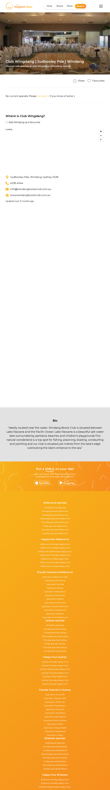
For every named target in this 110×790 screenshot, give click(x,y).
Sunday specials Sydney (55, 651)
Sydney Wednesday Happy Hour (55, 669)
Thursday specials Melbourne (55, 522)
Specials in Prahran (55, 599)
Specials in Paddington (55, 705)
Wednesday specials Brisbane (55, 754)
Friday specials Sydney (55, 643)
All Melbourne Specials (55, 507)
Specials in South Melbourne (55, 606)
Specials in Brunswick (55, 595)
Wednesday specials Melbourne (55, 518)
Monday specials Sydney (55, 629)
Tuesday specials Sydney (55, 632)
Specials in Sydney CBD (55, 698)
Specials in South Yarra (55, 602)
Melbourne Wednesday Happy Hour (55, 551)
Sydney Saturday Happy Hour (55, 680)
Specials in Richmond (55, 580)
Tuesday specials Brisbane (55, 750)
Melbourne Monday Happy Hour (55, 544)
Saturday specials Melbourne (55, 529)
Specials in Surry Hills (55, 694)
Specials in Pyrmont (55, 709)
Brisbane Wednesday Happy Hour (55, 787)
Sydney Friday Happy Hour (55, 676)
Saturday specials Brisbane (55, 765)
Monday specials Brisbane (55, 746)
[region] (55, 149)
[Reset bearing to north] (101, 140)
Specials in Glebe (55, 735)
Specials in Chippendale (55, 728)
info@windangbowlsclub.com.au (30, 189)
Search (80, 6)
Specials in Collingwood (55, 610)
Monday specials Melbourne (55, 511)
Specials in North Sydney (55, 720)
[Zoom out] (101, 135)
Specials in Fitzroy (55, 588)
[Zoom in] (101, 131)
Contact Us (43, 96)
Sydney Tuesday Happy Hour (55, 665)
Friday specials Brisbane (55, 761)
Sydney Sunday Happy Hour (55, 684)
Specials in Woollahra (55, 713)
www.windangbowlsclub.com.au (30, 195)
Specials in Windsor (55, 614)
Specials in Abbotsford (55, 591)
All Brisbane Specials (55, 743)
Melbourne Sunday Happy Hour (55, 566)
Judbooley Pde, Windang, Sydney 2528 (34, 177)
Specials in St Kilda (55, 584)
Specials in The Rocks (55, 702)
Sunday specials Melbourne (55, 533)
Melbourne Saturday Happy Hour (55, 562)
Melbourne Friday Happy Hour (55, 559)
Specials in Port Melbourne (55, 617)
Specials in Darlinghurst (55, 717)
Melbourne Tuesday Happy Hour (55, 548)
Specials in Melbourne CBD (55, 577)
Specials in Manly (55, 724)
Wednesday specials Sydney (55, 636)
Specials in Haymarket (55, 731)
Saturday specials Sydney (55, 647)
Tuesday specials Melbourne (55, 515)
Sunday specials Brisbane (55, 769)
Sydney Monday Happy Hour (55, 662)
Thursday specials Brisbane (55, 757)
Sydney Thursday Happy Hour (55, 673)
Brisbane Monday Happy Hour (55, 779)
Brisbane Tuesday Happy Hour (55, 783)
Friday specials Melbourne (55, 526)
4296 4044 (16, 183)
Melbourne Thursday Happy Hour (55, 555)
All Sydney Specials (55, 625)
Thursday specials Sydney (55, 640)
